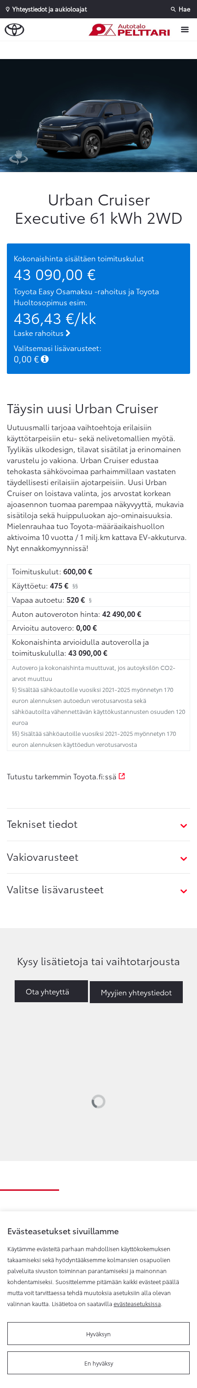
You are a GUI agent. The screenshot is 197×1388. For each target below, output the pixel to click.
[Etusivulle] (131, 30)
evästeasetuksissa (137, 1303)
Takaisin (101, 50)
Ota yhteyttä (47, 991)
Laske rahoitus (40, 332)
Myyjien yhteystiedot (136, 992)
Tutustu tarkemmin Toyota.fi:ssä (62, 776)
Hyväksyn (98, 1333)
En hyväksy (98, 1363)
